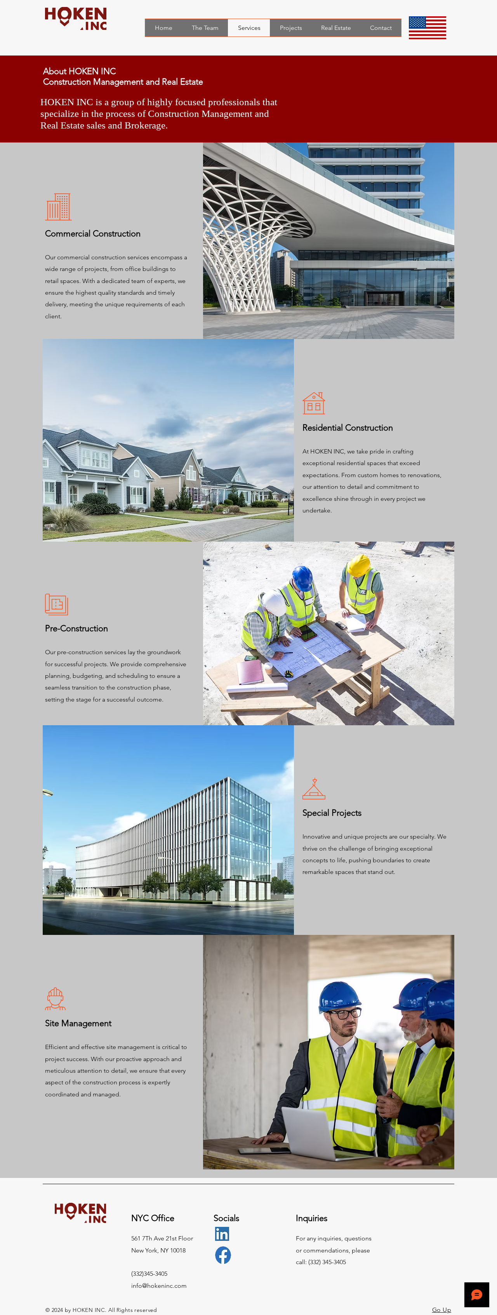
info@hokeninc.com (159, 1285)
